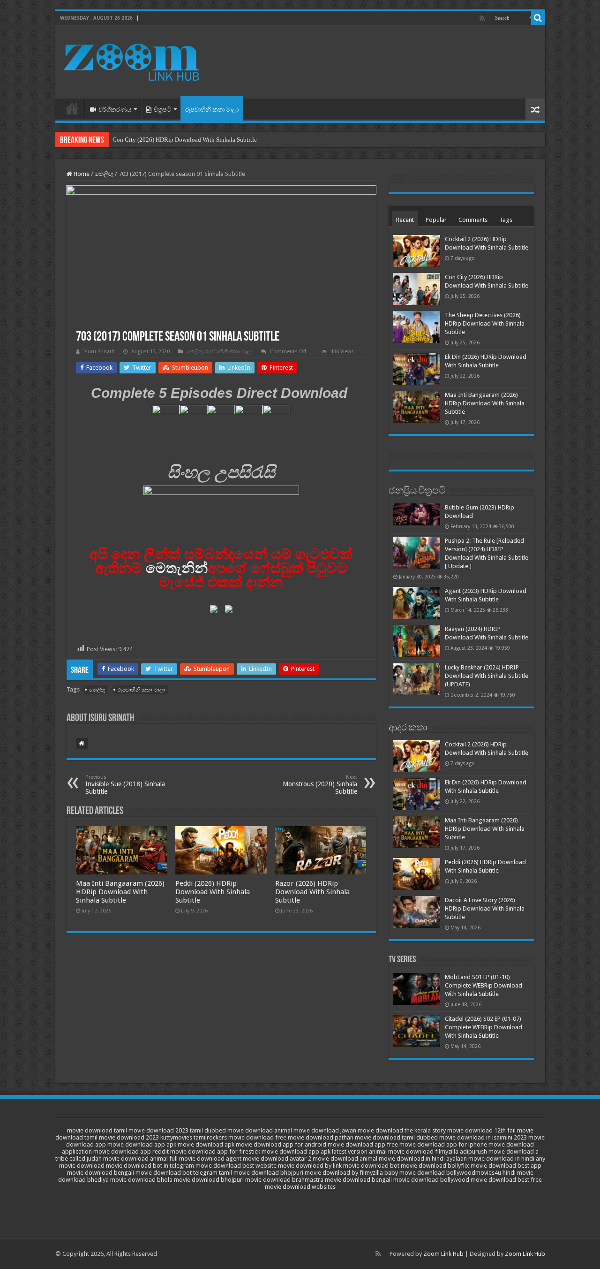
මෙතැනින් (177, 568)
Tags (505, 219)
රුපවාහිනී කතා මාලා (212, 109)
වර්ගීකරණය (114, 109)
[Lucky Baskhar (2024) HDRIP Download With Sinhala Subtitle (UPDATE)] (416, 679)
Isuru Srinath (99, 352)
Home (72, 108)
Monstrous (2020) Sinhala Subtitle (320, 784)
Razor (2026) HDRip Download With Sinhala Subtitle (312, 891)
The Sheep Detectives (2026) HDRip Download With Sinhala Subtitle (485, 323)
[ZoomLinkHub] (132, 60)
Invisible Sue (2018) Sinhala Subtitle (125, 784)
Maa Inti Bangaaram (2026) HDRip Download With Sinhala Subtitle (120, 891)
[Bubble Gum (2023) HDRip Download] (416, 514)
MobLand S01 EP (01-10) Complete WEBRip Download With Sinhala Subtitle (483, 985)
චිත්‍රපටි (162, 109)
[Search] (538, 18)
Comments (473, 219)
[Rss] (482, 18)
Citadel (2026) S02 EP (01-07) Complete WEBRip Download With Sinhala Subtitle (483, 1027)
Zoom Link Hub (443, 1253)
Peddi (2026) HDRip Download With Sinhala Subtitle (212, 891)
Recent (405, 219)
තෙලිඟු (104, 173)
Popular (436, 219)
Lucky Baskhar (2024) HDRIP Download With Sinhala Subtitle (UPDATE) (486, 676)
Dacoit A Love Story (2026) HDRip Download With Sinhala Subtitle (485, 908)
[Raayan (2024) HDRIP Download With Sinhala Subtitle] (416, 641)
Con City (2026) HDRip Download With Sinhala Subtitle (184, 139)
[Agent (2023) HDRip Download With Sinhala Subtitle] (416, 603)
